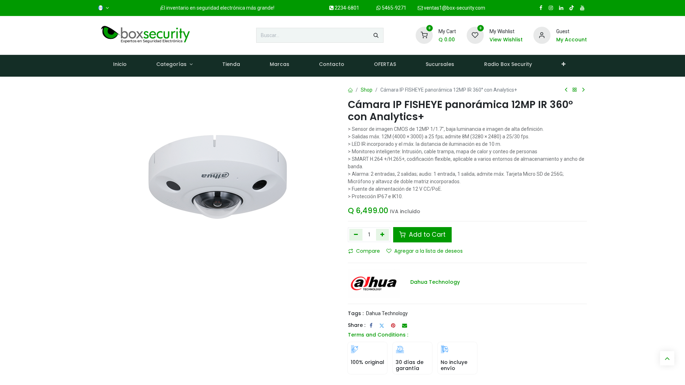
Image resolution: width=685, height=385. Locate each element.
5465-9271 (393, 8)
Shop (366, 90)
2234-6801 (346, 8)
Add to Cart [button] (426, 234)
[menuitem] (120, 66)
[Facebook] (371, 325)
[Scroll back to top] (667, 358)
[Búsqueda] (376, 35)
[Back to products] (574, 90)
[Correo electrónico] (404, 325)
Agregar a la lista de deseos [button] (428, 251)
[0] (424, 35)
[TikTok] (571, 8)
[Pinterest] (393, 325)
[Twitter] (381, 325)
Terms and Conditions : (378, 334)
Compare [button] (368, 251)
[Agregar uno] (382, 234)
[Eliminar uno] (355, 234)
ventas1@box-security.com (454, 8)
